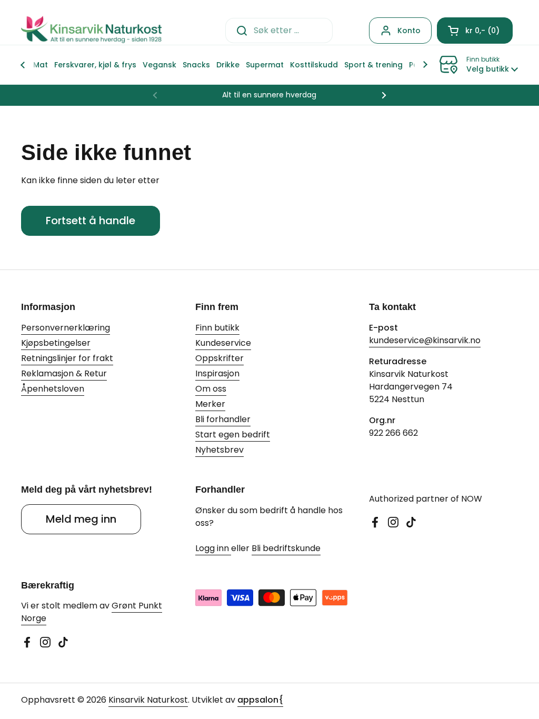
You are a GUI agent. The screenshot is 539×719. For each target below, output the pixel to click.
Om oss (210, 389)
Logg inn (213, 548)
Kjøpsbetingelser (56, 343)
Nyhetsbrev (219, 450)
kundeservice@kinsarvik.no (425, 340)
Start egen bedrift (232, 434)
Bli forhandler (223, 419)
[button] (475, 30)
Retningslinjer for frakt (67, 358)
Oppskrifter (219, 358)
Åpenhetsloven (52, 389)
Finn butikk (217, 328)
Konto (409, 30)
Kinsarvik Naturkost (148, 700)
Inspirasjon (217, 373)
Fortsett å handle (90, 220)
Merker (210, 404)
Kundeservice (223, 343)
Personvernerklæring (65, 328)
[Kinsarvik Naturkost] (91, 30)
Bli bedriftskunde (286, 548)
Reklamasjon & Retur (64, 373)
